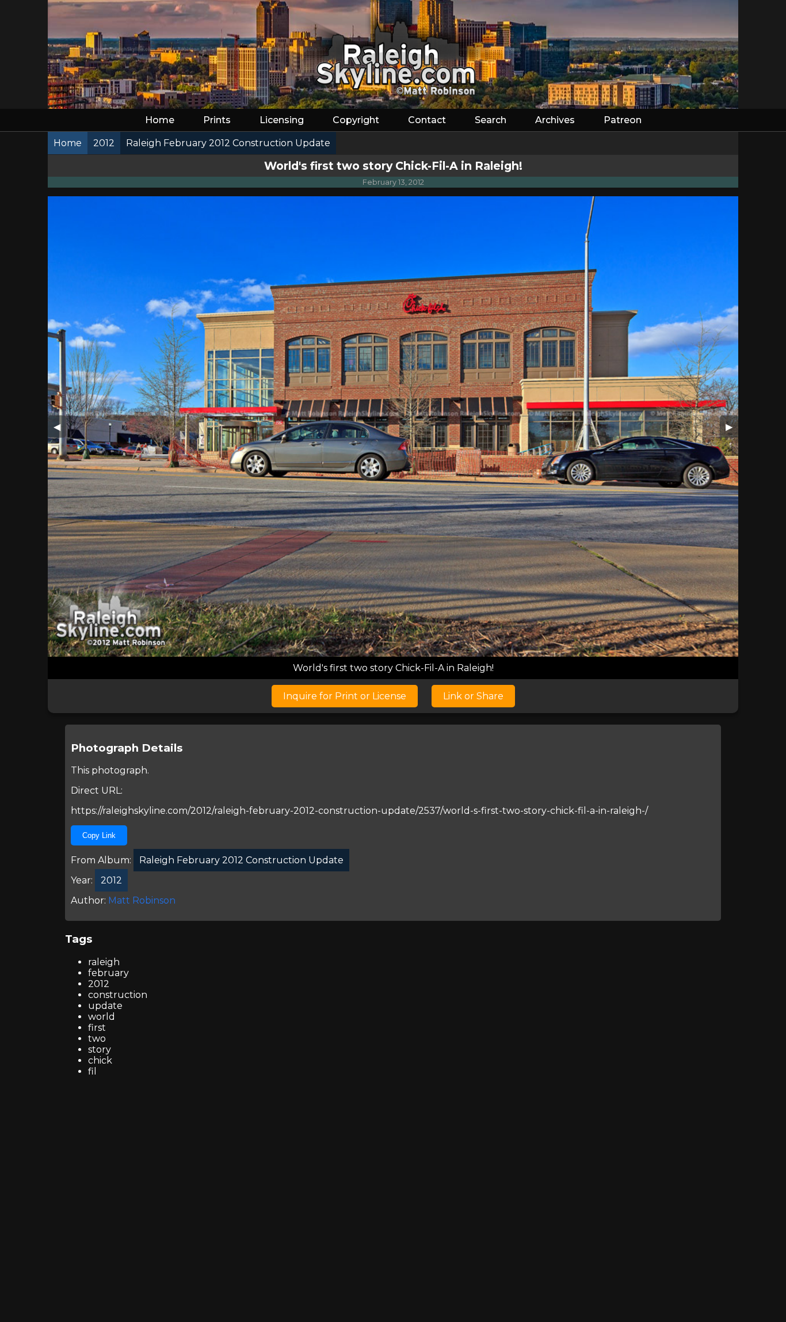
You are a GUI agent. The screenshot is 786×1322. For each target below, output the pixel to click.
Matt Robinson (141, 900)
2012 (98, 983)
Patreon (623, 120)
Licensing (282, 120)
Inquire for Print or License (344, 696)
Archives (555, 120)
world (101, 1016)
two (97, 1038)
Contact (427, 120)
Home (159, 120)
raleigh (104, 962)
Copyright (356, 120)
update (105, 1005)
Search (490, 120)
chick (100, 1060)
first (97, 1027)
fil (92, 1071)
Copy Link (99, 835)
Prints (217, 120)
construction (117, 994)
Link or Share (473, 696)
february (108, 972)
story (99, 1049)
